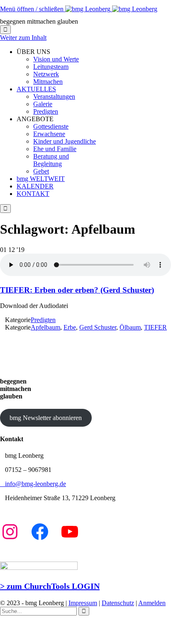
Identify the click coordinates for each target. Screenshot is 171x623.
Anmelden (152, 602)
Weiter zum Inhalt (23, 37)
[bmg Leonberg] (111, 8)
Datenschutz (118, 602)
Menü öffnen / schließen (32, 8)
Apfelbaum (45, 327)
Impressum (82, 602)
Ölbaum (130, 327)
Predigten (43, 319)
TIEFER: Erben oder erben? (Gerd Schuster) (77, 290)
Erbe (70, 327)
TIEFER (155, 327)
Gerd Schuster (97, 327)
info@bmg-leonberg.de (33, 483)
